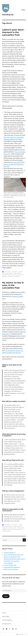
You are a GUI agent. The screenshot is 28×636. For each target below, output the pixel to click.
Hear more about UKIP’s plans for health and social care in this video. (14, 164)
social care (21, 274)
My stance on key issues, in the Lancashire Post (13, 285)
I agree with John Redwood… (12, 567)
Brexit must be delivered (11, 569)
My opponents (6, 623)
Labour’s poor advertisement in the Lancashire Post (13, 32)
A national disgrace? (10, 552)
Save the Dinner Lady (10, 565)
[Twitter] (3, 629)
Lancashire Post (6, 274)
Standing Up (7, 15)
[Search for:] (12, 540)
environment (9, 527)
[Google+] (9, 629)
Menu (23, 9)
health (19, 273)
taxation (4, 276)
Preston (11, 273)
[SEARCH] (24, 540)
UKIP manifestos (7, 620)
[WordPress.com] (16, 629)
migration (4, 529)
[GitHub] (13, 629)
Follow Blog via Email (11, 577)
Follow (6, 596)
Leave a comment (6, 531)
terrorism (19, 529)
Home (4, 613)
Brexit (15, 273)
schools (16, 274)
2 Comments (17, 276)
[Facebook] (6, 629)
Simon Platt (7, 271)
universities (9, 276)
